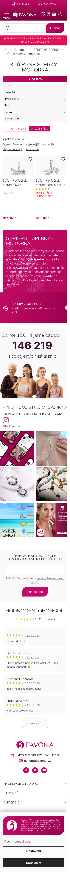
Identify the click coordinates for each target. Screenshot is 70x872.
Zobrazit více (35, 723)
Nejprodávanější (12, 149)
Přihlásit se (35, 592)
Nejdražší (48, 144)
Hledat (55, 28)
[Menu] (6, 15)
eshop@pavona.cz (37, 760)
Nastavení (33, 851)
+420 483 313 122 (30, 4)
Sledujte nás (12, 426)
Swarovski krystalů (29, 268)
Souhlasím (33, 863)
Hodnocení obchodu (35, 611)
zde (27, 841)
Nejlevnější (32, 144)
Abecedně (32, 149)
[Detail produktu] (18, 165)
